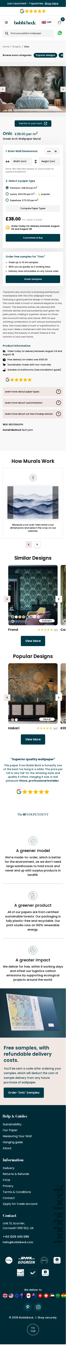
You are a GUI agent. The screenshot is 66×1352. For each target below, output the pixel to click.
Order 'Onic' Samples (23, 1092)
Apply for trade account (20, 1204)
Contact (9, 1198)
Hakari (13, 728)
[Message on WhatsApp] (60, 33)
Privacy (8, 1186)
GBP (49, 22)
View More (33, 641)
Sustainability (12, 1124)
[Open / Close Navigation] (6, 22)
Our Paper (10, 1130)
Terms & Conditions (17, 1192)
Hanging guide (13, 1142)
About (7, 1148)
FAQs (6, 1180)
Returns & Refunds (16, 1174)
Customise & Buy (33, 237)
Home (6, 46)
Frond (13, 629)
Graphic (16, 46)
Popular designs (45, 55)
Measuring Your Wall (17, 1136)
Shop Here (51, 3)
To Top (33, 1329)
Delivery (8, 1168)
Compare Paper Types (33, 208)
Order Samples (33, 279)
